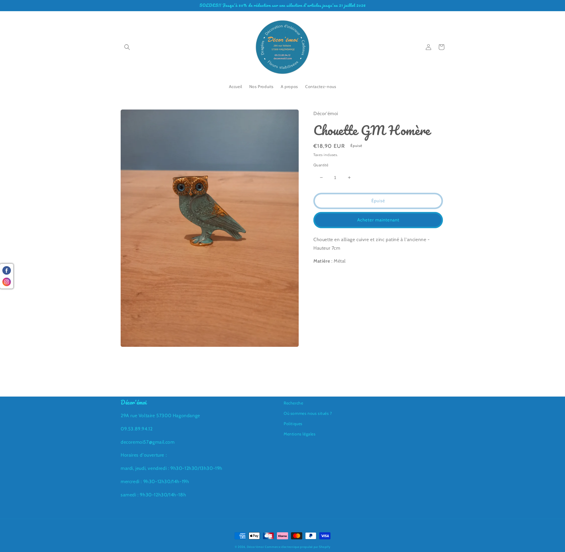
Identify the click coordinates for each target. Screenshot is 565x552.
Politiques (293, 423)
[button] (127, 47)
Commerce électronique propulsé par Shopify (297, 547)
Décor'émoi (255, 547)
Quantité (320, 165)
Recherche (293, 403)
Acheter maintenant (378, 220)
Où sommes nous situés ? (308, 413)
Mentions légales (300, 434)
